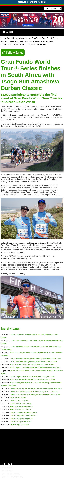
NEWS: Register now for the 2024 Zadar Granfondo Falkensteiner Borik (35, 368)
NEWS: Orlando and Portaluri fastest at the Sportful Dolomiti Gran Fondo (36, 388)
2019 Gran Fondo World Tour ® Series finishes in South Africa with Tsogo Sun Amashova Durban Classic (29, 40)
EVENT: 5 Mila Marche (18, 397)
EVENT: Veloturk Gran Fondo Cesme (24, 412)
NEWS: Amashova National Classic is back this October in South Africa (36, 359)
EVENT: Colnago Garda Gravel (21, 421)
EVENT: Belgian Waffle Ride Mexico (23, 415)
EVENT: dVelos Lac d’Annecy (21, 403)
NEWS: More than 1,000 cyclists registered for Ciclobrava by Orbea (34, 362)
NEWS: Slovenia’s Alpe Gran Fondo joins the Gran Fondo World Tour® (35, 394)
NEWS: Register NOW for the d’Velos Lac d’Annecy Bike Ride (32, 376)
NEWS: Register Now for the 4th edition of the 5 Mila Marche (32, 365)
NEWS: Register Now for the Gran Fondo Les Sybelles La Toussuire (34, 391)
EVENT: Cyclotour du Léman (20, 409)
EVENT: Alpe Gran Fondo (20, 424)
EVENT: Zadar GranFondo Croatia (21, 406)
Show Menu (8, 32)
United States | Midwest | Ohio (13, 38)
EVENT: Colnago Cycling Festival (22, 418)
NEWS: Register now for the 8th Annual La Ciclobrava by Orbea (32, 379)
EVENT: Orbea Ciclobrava (19, 400)
